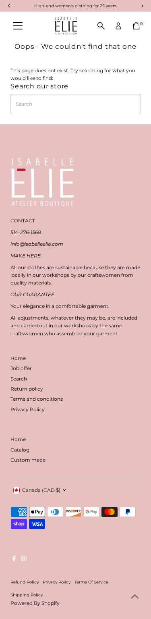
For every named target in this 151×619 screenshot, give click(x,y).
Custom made (28, 460)
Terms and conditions (36, 399)
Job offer (21, 368)
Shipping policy (26, 594)
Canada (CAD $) (41, 490)
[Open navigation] (17, 26)
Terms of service (91, 581)
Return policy (26, 389)
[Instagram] (24, 559)
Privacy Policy (27, 409)
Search (18, 379)
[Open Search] (101, 25)
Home (18, 358)
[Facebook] (14, 559)
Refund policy (24, 581)
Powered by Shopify (35, 603)
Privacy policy (56, 581)
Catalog (19, 450)
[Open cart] (136, 25)
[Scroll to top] (135, 597)
